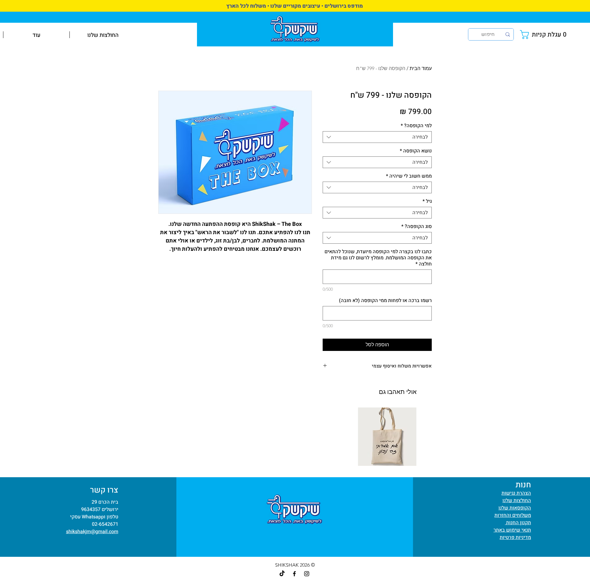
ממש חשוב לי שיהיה (409, 176)
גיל (427, 201)
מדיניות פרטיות (515, 537)
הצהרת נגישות (516, 493)
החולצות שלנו (516, 500)
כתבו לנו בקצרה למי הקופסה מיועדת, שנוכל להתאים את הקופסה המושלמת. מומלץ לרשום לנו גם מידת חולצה (378, 258)
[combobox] (377, 137)
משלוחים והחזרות (512, 515)
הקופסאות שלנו (514, 508)
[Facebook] (294, 573)
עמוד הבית (421, 68)
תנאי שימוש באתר (512, 530)
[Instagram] (306, 573)
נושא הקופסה (416, 151)
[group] (295, 436)
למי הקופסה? (416, 126)
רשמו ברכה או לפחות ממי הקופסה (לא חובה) (385, 300)
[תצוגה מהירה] (387, 436)
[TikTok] (282, 573)
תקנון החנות (518, 522)
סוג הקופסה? (416, 226)
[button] (544, 34)
